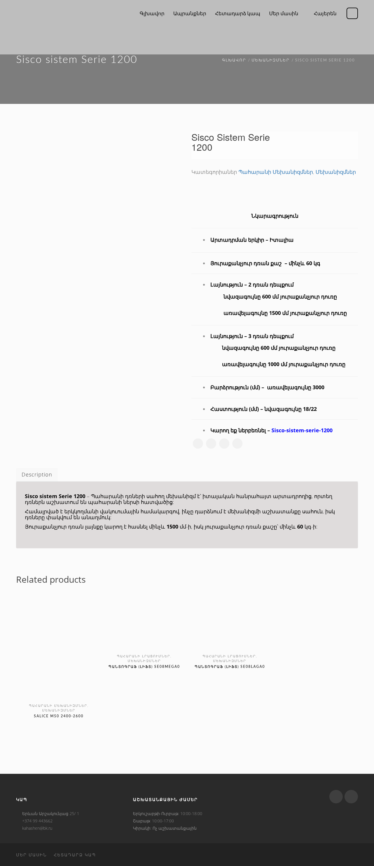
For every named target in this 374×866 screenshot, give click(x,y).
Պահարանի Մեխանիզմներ (275, 171)
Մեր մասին (31, 855)
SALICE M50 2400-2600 (59, 716)
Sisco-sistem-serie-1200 (302, 430)
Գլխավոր (234, 60)
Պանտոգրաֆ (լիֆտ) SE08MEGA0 (144, 666)
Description (37, 474)
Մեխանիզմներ (271, 60)
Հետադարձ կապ (75, 855)
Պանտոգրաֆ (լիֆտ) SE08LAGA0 (230, 666)
